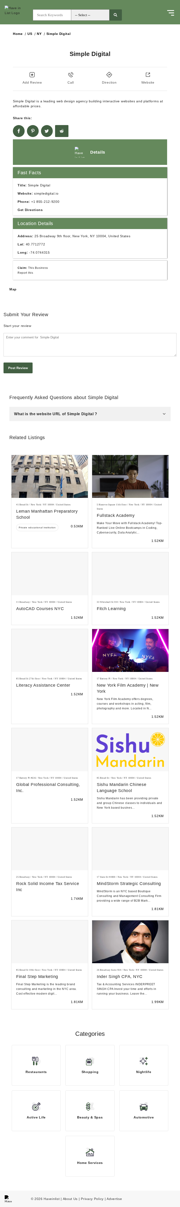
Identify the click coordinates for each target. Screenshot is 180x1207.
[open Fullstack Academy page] (130, 476)
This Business (38, 267)
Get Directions (30, 210)
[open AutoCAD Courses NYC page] (49, 573)
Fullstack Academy (116, 515)
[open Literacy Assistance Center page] (49, 650)
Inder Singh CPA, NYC (119, 976)
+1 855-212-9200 (45, 202)
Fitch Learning (111, 608)
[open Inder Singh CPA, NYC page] (130, 941)
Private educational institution (37, 527)
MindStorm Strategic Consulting (129, 883)
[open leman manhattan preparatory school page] (49, 476)
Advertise (114, 1199)
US (29, 34)
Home (18, 34)
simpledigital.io (46, 193)
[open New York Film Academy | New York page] (130, 650)
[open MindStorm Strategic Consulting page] (130, 848)
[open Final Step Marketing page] (49, 941)
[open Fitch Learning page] (130, 573)
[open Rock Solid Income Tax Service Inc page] (49, 848)
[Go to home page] (17, 15)
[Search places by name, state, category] (115, 15)
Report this (25, 272)
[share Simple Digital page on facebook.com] (19, 131)
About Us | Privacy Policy (83, 1199)
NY (39, 34)
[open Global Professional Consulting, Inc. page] (49, 749)
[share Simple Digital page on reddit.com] (61, 131)
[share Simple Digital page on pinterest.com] (33, 131)
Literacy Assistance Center (43, 685)
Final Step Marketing (37, 976)
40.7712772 (35, 244)
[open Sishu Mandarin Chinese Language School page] (130, 749)
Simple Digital (58, 34)
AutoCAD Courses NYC (40, 608)
